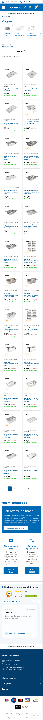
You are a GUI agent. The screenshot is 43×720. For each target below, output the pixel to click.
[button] (36, 7)
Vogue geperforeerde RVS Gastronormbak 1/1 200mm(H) (31, 157)
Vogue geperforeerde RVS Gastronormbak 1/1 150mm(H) (11, 157)
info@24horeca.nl (11, 2)
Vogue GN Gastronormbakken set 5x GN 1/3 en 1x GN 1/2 (31, 295)
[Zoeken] (25, 7)
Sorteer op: (6, 56)
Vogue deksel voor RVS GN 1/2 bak (31, 89)
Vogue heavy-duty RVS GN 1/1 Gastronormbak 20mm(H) (31, 436)
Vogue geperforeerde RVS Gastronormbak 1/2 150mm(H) (11, 226)
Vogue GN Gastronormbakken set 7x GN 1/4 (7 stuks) (31, 329)
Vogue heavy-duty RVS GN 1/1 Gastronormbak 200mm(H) (11, 436)
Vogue (8, 16)
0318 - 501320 (32, 571)
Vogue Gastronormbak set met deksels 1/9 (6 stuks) (31, 123)
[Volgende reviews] (39, 601)
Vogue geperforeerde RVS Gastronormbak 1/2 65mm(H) (11, 260)
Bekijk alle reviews (11, 601)
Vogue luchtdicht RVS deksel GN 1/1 (31, 471)
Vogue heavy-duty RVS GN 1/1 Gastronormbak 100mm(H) (11, 399)
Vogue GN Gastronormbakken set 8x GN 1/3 (11, 363)
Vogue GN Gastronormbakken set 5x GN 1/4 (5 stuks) (11, 329)
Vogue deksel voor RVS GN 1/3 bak (11, 124)
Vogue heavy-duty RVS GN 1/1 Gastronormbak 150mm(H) (31, 399)
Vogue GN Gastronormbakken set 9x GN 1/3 (31, 363)
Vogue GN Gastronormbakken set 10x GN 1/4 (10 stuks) (31, 260)
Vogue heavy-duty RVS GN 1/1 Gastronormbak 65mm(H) (11, 472)
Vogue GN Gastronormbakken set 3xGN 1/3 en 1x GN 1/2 (11, 295)
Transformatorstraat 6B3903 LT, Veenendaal (15, 669)
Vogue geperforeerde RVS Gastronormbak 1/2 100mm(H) (31, 192)
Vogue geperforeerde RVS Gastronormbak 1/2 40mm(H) (31, 226)
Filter (20, 51)
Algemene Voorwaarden (16, 718)
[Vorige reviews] (34, 601)
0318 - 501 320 (28, 2)
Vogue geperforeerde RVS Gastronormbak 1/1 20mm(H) (11, 192)
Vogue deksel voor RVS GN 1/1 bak (11, 89)
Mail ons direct (11, 571)
